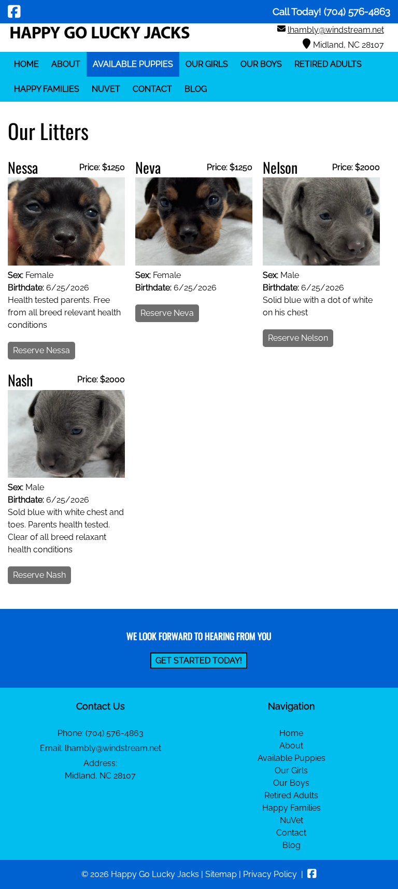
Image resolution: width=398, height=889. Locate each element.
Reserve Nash (39, 575)
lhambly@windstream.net (336, 30)
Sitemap (221, 874)
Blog (195, 89)
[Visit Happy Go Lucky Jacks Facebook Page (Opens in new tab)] (14, 11)
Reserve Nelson (298, 338)
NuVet (106, 89)
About (65, 64)
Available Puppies (133, 64)
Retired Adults (328, 64)
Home (26, 64)
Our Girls (207, 64)
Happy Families (46, 89)
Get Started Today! (198, 660)
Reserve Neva (167, 313)
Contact (152, 89)
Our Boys (261, 64)
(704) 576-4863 (115, 733)
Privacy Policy (270, 874)
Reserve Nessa (41, 350)
